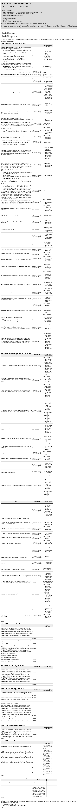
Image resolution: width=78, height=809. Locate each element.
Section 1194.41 (5, 37)
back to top (2, 350)
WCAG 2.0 (4, 31)
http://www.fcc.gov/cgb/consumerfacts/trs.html (38, 791)
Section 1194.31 (5, 36)
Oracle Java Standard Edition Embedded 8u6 (9, 804)
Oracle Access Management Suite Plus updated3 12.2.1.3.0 (19, 6)
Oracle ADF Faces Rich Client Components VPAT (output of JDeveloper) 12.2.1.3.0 (14, 805)
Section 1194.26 (5, 35)
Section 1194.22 (5, 32)
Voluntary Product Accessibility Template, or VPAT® (16, 26)
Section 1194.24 (5, 34)
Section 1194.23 (5, 33)
